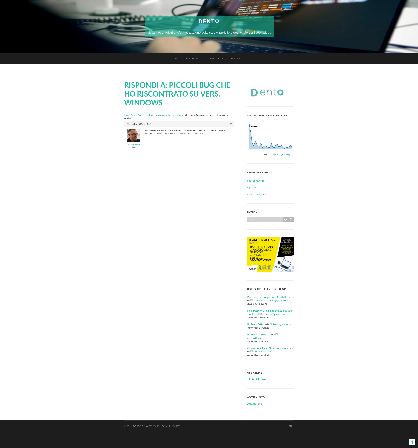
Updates (252, 187)
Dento (209, 21)
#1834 (230, 124)
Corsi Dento (215, 58)
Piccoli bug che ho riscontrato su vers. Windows (165, 115)
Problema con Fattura (259, 334)
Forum (175, 58)
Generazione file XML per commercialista (270, 348)
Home (126, 115)
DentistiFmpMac (256, 194)
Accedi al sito (254, 403)
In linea (256, 379)
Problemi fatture (256, 324)
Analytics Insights (285, 154)
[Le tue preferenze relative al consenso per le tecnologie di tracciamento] (412, 442)
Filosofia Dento (256, 180)
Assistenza (236, 58)
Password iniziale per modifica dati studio (270, 297)
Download (193, 58)
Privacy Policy (151, 426)
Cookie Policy (171, 426)
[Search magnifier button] (291, 219)
